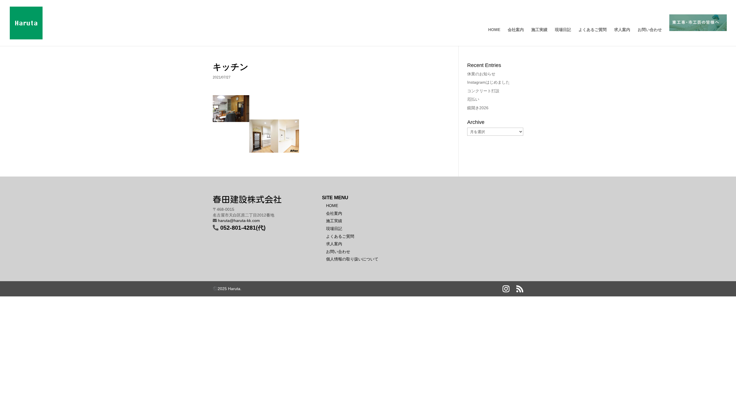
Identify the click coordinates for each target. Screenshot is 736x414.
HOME (494, 30)
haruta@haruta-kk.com (239, 220)
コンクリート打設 (483, 91)
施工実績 (539, 30)
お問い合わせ (650, 30)
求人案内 (622, 30)
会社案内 (516, 30)
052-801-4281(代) (243, 228)
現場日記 (563, 30)
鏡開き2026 (477, 108)
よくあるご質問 (592, 30)
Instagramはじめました (488, 82)
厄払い (473, 99)
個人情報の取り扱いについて (352, 259)
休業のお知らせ (481, 74)
